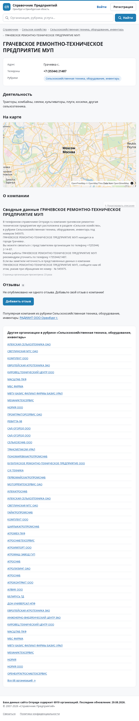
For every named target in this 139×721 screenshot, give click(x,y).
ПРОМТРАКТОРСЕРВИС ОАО (24, 414)
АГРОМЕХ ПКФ (16, 533)
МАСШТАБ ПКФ (16, 379)
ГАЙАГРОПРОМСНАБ (20, 512)
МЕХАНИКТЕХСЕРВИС (20, 400)
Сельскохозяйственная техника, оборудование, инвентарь (87, 29)
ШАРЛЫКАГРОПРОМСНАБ (23, 526)
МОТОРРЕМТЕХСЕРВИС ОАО (24, 484)
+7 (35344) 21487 (55, 71)
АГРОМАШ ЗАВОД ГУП (21, 554)
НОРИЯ (11, 659)
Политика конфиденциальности (40, 714)
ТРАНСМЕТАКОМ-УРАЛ (21, 449)
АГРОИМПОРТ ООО (19, 547)
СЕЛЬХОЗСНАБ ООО (19, 442)
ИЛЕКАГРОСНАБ (17, 491)
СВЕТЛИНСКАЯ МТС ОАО (22, 351)
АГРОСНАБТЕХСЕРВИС (21, 540)
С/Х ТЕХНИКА (15, 470)
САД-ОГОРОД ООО (19, 428)
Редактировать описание (119, 205)
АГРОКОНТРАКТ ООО (20, 582)
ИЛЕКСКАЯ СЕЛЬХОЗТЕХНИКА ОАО (29, 344)
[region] (69, 154)
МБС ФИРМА (15, 386)
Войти (102, 7)
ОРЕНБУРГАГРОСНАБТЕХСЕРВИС (27, 673)
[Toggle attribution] (132, 183)
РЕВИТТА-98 (14, 421)
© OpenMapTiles (94, 183)
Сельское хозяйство (34, 29)
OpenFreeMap (78, 183)
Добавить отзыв (18, 301)
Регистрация (123, 7)
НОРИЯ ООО (15, 407)
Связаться (9, 714)
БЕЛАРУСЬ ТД (15, 596)
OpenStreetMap (121, 183)
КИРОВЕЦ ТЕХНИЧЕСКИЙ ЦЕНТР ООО (30, 372)
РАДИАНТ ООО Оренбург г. (39, 318)
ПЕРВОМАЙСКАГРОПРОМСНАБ (26, 477)
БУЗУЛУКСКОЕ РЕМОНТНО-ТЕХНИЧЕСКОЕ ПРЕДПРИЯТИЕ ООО (46, 463)
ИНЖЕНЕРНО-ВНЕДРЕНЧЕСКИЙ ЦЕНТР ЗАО (34, 617)
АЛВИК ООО (15, 589)
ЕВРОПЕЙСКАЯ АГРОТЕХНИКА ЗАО (28, 365)
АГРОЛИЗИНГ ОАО (18, 568)
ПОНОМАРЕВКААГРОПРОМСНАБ (27, 456)
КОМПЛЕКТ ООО (17, 358)
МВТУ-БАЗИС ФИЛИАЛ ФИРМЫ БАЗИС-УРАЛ (35, 393)
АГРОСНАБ (13, 561)
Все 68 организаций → (21, 680)
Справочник (10, 29)
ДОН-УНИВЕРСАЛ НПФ (21, 603)
